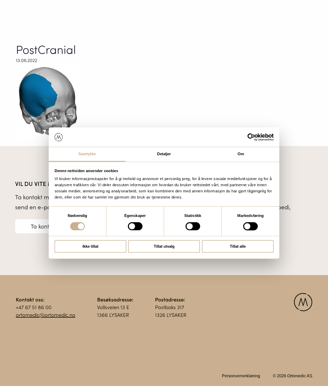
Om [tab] (241, 154)
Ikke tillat (90, 246)
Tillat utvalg (164, 246)
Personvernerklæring (241, 376)
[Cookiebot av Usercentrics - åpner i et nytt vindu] (251, 137)
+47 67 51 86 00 (34, 307)
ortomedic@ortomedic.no (45, 314)
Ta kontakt (44, 226)
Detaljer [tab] (164, 154)
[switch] (135, 226)
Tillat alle (238, 246)
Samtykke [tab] (87, 154)
